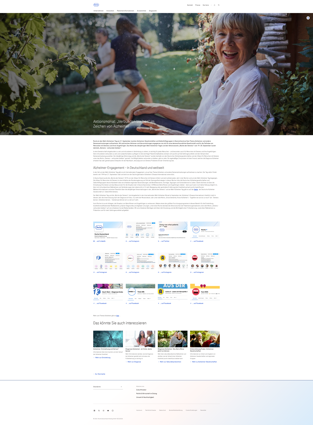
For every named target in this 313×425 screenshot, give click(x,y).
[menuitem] (99, 11)
